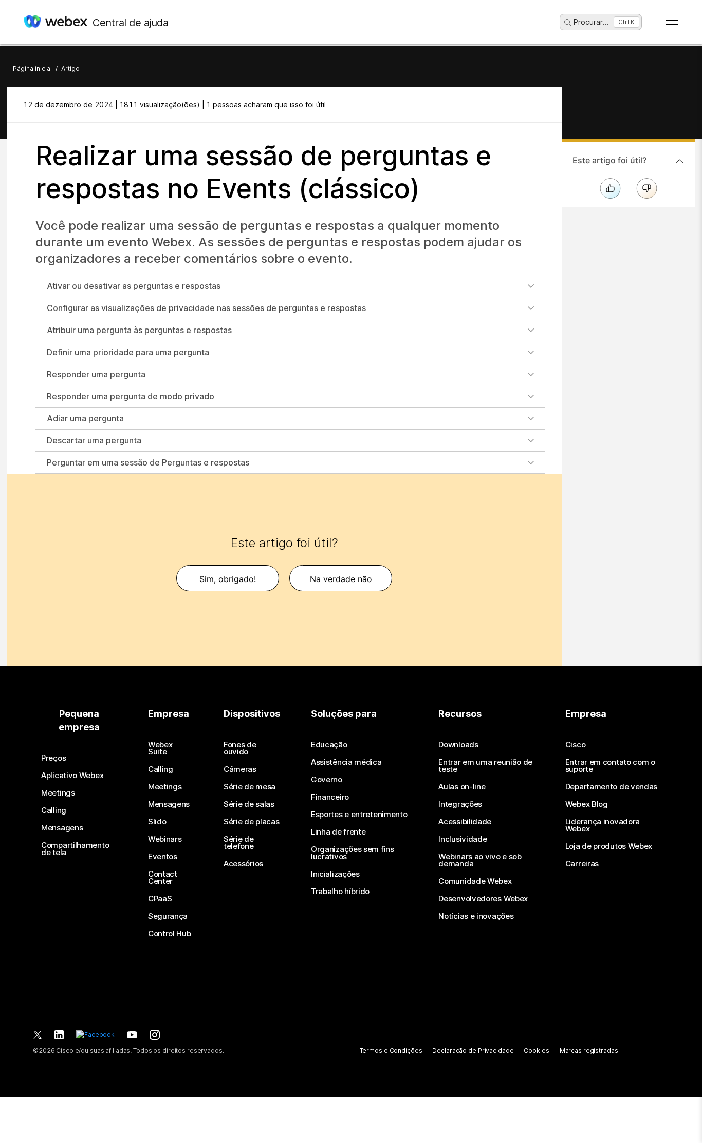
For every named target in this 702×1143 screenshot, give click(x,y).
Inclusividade (462, 839)
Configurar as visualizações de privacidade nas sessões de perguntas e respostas (206, 308)
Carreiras (582, 863)
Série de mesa (249, 786)
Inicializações (335, 874)
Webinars (165, 839)
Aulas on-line (461, 786)
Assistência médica (346, 762)
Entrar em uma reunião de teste (485, 766)
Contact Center (162, 877)
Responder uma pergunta (96, 374)
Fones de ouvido (240, 748)
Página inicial (32, 68)
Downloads (458, 744)
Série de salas (249, 804)
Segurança (168, 916)
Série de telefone (239, 843)
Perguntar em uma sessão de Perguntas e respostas (148, 462)
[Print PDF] (534, 104)
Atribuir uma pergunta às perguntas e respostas (139, 330)
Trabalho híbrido (340, 891)
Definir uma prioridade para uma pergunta (128, 352)
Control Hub (169, 933)
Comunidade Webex (474, 881)
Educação (329, 744)
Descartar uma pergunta (94, 440)
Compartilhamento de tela (75, 849)
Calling (53, 810)
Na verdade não (341, 579)
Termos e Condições (391, 1050)
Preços (53, 758)
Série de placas (252, 821)
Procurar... (591, 21)
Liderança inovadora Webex (602, 825)
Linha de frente (338, 832)
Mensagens (62, 827)
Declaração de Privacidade (472, 1050)
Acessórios (243, 863)
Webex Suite (160, 748)
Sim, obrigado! (227, 579)
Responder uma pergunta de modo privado (130, 396)
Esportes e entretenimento (359, 814)
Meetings (58, 793)
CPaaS (160, 898)
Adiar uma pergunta (85, 418)
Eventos (162, 856)
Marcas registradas (589, 1050)
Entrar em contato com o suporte (610, 766)
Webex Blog (586, 804)
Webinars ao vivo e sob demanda (479, 860)
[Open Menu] (671, 22)
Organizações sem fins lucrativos (352, 853)
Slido (157, 821)
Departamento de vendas (611, 786)
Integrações (460, 804)
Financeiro (330, 797)
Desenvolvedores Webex (483, 898)
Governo (326, 779)
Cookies (536, 1050)
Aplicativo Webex (72, 775)
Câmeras (240, 769)
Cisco (575, 744)
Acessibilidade (464, 821)
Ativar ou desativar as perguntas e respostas (133, 286)
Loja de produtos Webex (608, 846)
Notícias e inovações (475, 916)
